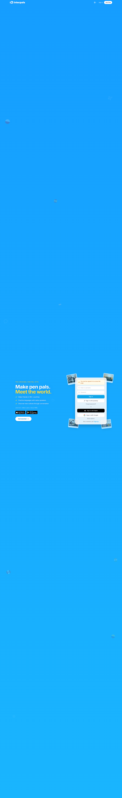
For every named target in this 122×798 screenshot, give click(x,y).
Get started (22, 419)
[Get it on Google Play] (32, 412)
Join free (108, 2)
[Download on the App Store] (20, 412)
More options (91, 418)
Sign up (96, 421)
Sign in (101, 2)
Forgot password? (91, 404)
